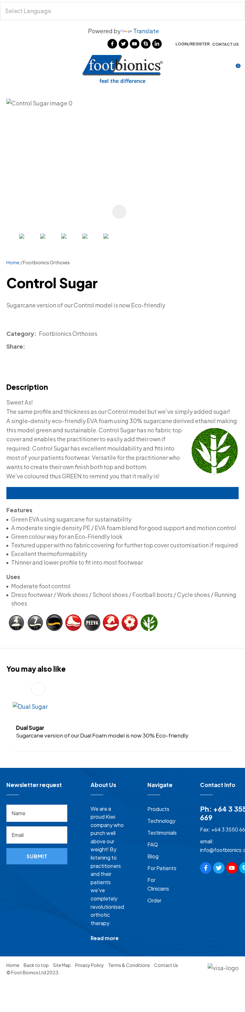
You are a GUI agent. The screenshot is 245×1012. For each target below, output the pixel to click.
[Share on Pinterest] (56, 347)
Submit (37, 856)
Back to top (36, 965)
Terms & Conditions (129, 965)
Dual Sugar (30, 727)
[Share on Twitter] (37, 346)
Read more (105, 938)
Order (154, 900)
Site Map (62, 965)
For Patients (161, 868)
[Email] (46, 346)
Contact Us (225, 44)
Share (14, 346)
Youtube (134, 44)
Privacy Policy (89, 965)
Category (20, 333)
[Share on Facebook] (29, 346)
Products (158, 809)
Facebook (112, 44)
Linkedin (157, 44)
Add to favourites (38, 689)
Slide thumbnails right (127, 246)
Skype (146, 44)
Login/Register (192, 44)
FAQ (152, 844)
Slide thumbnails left (12, 246)
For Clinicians (158, 884)
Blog (153, 856)
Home (12, 262)
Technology (161, 820)
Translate (146, 31)
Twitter (123, 44)
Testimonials (162, 832)
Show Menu (10, 68)
